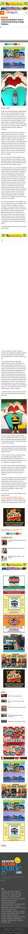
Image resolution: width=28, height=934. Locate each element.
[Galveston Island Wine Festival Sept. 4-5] (4, 550)
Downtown (15, 529)
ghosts (3, 909)
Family (21, 529)
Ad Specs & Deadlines (22, 930)
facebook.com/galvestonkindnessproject (12, 497)
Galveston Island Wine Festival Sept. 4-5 (16, 548)
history (7, 905)
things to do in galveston (8, 904)
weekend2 (17, 907)
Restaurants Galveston (7, 911)
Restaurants (5, 907)
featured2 (4, 920)
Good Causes (17, 905)
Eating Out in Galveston (7, 916)
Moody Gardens (10, 913)
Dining (3, 905)
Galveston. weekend (20, 904)
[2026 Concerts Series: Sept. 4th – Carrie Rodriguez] (4, 559)
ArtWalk (18, 913)
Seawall (16, 911)
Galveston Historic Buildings (8, 902)
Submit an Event (7, 930)
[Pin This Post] (15, 44)
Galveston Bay (5, 896)
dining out (4, 922)
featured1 (21, 911)
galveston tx (11, 891)
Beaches (17, 896)
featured (4, 900)
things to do (11, 530)
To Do (16, 530)
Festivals (4, 914)
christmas (4, 918)
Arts (10, 529)
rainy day (23, 907)
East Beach (9, 909)
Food (14, 909)
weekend (17, 891)
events (15, 900)
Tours (15, 898)
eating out (20, 920)
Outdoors (9, 900)
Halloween (22, 916)
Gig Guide (4, 913)
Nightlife (16, 916)
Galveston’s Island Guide (18, 928)
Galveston (4, 530)
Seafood (10, 918)
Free (12, 898)
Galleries (9, 914)
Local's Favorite (5, 898)
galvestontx (21, 898)
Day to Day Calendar (8, 928)
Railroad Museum (17, 918)
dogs (9, 922)
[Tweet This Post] (9, 44)
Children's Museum (12, 920)
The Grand (11, 907)
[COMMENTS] (21, 44)
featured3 (15, 914)
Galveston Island (6, 893)
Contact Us (14, 930)
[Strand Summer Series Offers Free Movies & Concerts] (4, 542)
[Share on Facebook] (6, 44)
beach (22, 913)
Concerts (12, 896)
